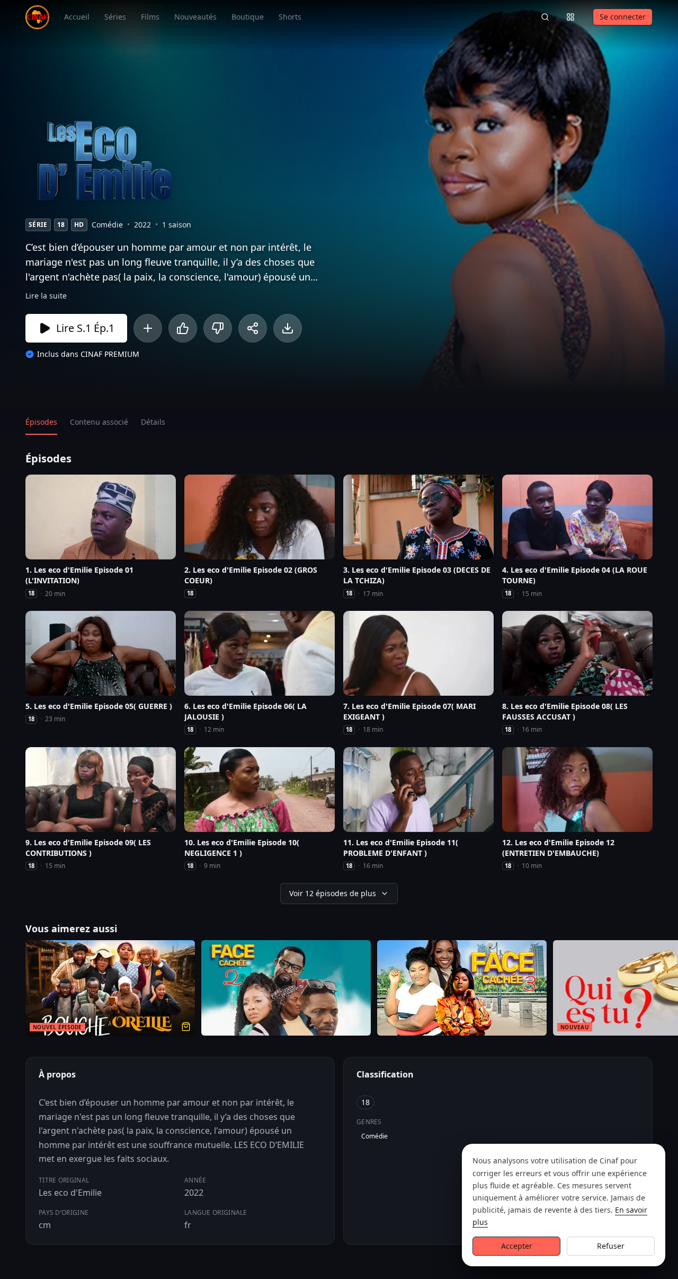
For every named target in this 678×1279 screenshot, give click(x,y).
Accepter (516, 1246)
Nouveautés (195, 17)
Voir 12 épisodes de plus (332, 893)
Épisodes (41, 422)
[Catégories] (570, 17)
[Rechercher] (545, 17)
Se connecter (623, 17)
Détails (153, 422)
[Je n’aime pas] (217, 328)
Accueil (77, 17)
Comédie (374, 1136)
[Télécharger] (287, 328)
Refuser (611, 1246)
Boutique (247, 17)
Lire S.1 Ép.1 (85, 328)
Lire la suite (46, 296)
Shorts (290, 17)
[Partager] (252, 328)
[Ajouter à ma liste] (147, 328)
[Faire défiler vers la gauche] (9, 990)
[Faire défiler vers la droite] (668, 990)
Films (150, 17)
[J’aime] (182, 328)
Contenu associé (99, 422)
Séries (115, 17)
